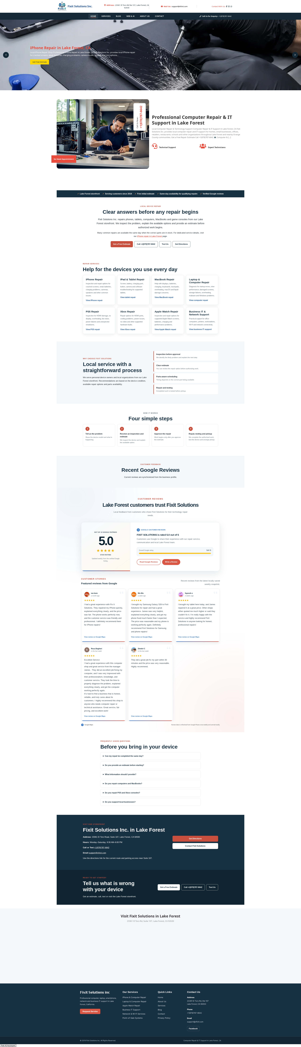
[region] (150, 654)
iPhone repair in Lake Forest (149, 236)
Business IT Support (131, 1010)
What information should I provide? (120, 774)
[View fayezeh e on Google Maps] (181, 594)
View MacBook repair (164, 297)
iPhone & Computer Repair (134, 997)
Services (106, 16)
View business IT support (200, 329)
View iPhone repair (94, 300)
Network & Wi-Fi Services (134, 1014)
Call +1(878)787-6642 (146, 244)
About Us (145, 16)
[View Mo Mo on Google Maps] (134, 594)
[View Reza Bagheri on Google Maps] (87, 649)
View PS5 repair (93, 329)
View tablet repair (128, 297)
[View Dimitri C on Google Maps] (134, 649)
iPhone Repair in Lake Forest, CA (60, 47)
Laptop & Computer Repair (134, 1001)
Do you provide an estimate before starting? (124, 765)
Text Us (165, 244)
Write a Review (171, 562)
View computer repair (198, 300)
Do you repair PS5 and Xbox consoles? (122, 793)
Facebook (193, 1028)
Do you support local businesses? (120, 802)
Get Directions (181, 244)
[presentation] (6, 55)
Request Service (90, 1011)
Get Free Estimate (39, 62)
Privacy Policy (164, 1018)
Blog (118, 16)
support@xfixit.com (180, 6)
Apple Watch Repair (131, 1005)
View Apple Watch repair (165, 329)
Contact (159, 16)
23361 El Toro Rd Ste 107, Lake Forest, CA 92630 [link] (128, 6)
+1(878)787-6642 (225, 16)
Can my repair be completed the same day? (124, 756)
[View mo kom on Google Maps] (87, 594)
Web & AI (130, 16)
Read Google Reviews (149, 562)
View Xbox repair (127, 329)
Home (93, 16)
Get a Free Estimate (121, 244)
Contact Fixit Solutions (195, 846)
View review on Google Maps (94, 637)
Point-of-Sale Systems (133, 1018)
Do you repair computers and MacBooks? (123, 784)
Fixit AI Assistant (8, 1045)
